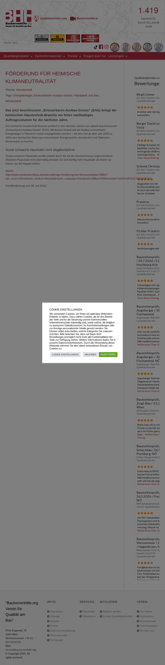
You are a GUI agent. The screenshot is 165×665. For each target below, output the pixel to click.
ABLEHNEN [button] (90, 354)
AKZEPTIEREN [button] (108, 354)
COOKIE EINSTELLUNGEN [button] (65, 354)
